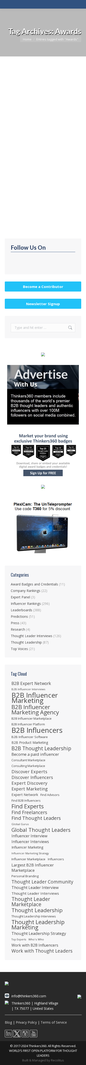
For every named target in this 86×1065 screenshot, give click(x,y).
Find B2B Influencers (26, 800)
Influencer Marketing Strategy (30, 853)
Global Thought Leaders (40, 830)
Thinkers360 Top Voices (34, 119)
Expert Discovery (29, 783)
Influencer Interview (29, 836)
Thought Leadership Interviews (33, 916)
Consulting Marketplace (28, 766)
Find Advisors (49, 795)
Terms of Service (54, 1022)
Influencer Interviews (30, 841)
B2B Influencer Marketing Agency (35, 709)
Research (18, 629)
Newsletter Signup (43, 303)
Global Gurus (20, 824)
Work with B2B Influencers (34, 945)
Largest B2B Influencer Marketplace (32, 867)
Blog (8, 1022)
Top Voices (49, 127)
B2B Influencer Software (29, 737)
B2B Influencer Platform (28, 724)
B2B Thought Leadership (41, 748)
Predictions (19, 616)
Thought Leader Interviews (31, 636)
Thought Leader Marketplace (30, 901)
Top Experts (18, 939)
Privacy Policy (26, 1022)
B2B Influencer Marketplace (31, 718)
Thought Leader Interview (35, 887)
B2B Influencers (37, 730)
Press (15, 623)
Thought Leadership (25, 127)
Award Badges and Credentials (34, 584)
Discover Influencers (32, 777)
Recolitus (57, 1060)
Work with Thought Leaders (41, 951)
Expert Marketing (29, 788)
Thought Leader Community (42, 881)
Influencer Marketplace (28, 859)
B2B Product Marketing (29, 742)
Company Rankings (25, 590)
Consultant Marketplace (28, 760)
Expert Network (24, 794)
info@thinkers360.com (28, 996)
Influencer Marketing (27, 847)
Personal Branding (25, 876)
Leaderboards (21, 610)
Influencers (56, 859)
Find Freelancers (29, 812)
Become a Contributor (43, 286)
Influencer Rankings (26, 603)
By (32, 132)
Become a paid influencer (35, 754)
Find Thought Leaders (36, 818)
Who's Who (36, 939)
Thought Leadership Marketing (37, 924)
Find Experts (27, 806)
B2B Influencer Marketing (34, 697)
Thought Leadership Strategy (38, 933)
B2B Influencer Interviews (28, 689)
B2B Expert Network (31, 683)
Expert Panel (20, 597)
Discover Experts (29, 771)
